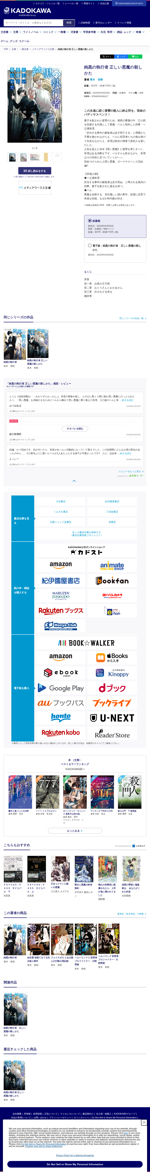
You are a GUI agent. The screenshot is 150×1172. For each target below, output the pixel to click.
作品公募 (104, 3)
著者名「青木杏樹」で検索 (130, 914)
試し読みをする (37, 170)
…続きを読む (126, 400)
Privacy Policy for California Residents (75, 1155)
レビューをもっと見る (130, 471)
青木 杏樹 (96, 79)
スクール (24, 41)
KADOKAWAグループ (124, 1114)
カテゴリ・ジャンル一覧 (47, 3)
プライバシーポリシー (60, 1117)
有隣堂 (112, 522)
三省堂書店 (112, 511)
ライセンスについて (70, 1114)
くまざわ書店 (61, 511)
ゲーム (4, 41)
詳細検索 (85, 22)
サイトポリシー (81, 1117)
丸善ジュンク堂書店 (60, 522)
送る (137, 56)
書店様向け (87, 1114)
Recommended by (123, 846)
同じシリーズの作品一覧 (131, 318)
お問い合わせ (40, 1117)
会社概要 (17, 1114)
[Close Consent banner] (144, 1122)
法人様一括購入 (103, 1114)
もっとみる (73, 830)
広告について (51, 1114)
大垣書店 (60, 501)
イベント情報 (124, 22)
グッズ (14, 41)
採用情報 (37, 1114)
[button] (64, 157)
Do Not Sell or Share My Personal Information (114, 1118)
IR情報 (27, 1114)
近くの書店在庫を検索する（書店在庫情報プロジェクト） (86, 534)
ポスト (109, 56)
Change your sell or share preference (43, 1146)
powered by (123, 476)
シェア (123, 56)
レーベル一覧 (71, 3)
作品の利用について (21, 1117)
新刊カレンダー (103, 22)
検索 (69, 22)
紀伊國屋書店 (112, 501)
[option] (15, 1014)
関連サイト (89, 3)
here (125, 1133)
